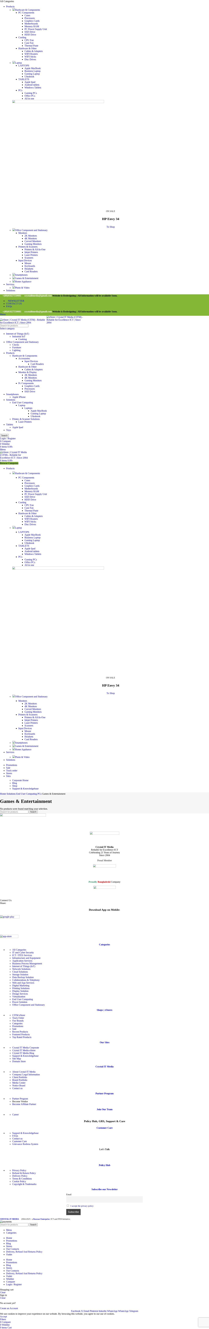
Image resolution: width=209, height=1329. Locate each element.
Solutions (10, 399)
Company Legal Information (26, 1074)
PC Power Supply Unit (35, 29)
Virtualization (18, 996)
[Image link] (23, 815)
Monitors (22, 233)
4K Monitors (30, 238)
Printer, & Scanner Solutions (26, 419)
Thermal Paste (31, 45)
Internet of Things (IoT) (17, 333)
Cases (27, 15)
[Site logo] (23, 322)
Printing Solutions (21, 988)
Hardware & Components (27, 10)
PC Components (26, 12)
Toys (8, 430)
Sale (14, 1029)
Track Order (18, 1018)
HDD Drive (30, 34)
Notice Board (18, 1085)
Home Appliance (23, 281)
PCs (20, 90)
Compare (10, 1281)
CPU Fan (29, 40)
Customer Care (19, 1141)
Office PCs (29, 95)
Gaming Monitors (33, 244)
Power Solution (19, 1002)
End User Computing (22, 402)
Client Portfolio (19, 1077)
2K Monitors (30, 235)
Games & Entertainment (26, 278)
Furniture (16, 347)
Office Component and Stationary (31, 230)
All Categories (19, 949)
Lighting (16, 350)
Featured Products (21, 1034)
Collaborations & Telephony (26, 980)
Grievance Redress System (25, 1144)
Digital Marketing (20, 985)
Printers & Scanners (27, 246)
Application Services (22, 960)
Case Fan (29, 43)
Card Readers (31, 271)
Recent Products (20, 1031)
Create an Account (9, 1308)
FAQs (15, 1136)
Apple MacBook (32, 68)
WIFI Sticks (30, 56)
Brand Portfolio (19, 1080)
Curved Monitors (32, 241)
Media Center (18, 1082)
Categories (17, 1023)
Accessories (24, 358)
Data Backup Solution (23, 977)
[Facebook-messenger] (4, 1157)
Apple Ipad (29, 82)
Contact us (17, 1088)
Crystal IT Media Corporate (25, 1047)
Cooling (22, 37)
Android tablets (31, 84)
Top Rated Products (21, 1037)
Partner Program (20, 1098)
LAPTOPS (23, 65)
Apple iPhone (19, 397)
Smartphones (21, 275)
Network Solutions (21, 969)
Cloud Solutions (20, 971)
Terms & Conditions (22, 1178)
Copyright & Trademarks (24, 1184)
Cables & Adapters (33, 51)
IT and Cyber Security (23, 952)
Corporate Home (20, 780)
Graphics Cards (31, 21)
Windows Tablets (32, 87)
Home (3, 793)
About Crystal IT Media (23, 1071)
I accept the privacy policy (82, 1206)
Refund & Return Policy (24, 1173)
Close (3, 1292)
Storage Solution (20, 974)
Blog (14, 783)
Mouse (27, 263)
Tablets (9, 424)
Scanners (28, 257)
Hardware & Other (27, 48)
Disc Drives (30, 59)
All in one (29, 98)
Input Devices (25, 260)
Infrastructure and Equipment (26, 958)
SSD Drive (29, 32)
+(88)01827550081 (11, 295)
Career (15, 1114)
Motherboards (31, 23)
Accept (3, 1316)
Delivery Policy (19, 1176)
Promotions (17, 1026)
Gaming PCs (30, 93)
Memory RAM (31, 26)
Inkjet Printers (31, 252)
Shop (14, 786)
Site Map (16, 1058)
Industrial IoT (18, 336)
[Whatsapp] (12, 1157)
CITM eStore (18, 1015)
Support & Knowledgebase (25, 788)
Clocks (15, 344)
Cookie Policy (19, 1181)
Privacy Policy (19, 1170)
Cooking (22, 339)
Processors (29, 18)
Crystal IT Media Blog (23, 1053)
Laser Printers (31, 255)
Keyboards (29, 266)
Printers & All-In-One (34, 249)
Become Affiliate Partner (24, 1104)
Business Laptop (32, 71)
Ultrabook (29, 76)
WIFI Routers (31, 54)
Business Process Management (27, 963)
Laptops (28, 408)
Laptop (18, 62)
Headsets (28, 268)
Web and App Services (23, 982)
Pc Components (26, 383)
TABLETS (23, 79)
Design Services (20, 993)
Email (68, 1194)
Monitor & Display (27, 372)
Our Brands (18, 1020)
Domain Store (19, 1061)
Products (10, 353)
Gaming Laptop (32, 73)
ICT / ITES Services (22, 955)
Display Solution (20, 991)
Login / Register (14, 1284)
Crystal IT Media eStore (23, 1050)
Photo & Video (22, 287)
